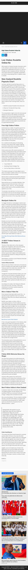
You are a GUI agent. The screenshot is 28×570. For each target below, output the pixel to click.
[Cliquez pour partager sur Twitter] (3, 55)
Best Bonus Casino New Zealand (10, 319)
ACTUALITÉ (5, 488)
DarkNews (15, 568)
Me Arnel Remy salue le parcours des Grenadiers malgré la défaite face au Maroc (14, 551)
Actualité (9, 488)
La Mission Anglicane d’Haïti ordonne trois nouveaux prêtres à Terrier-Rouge (14, 507)
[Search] (21, 43)
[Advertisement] (14, 27)
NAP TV (24, 42)
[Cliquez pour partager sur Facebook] (6, 55)
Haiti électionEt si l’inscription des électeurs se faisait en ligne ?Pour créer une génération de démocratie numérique (14, 482)
